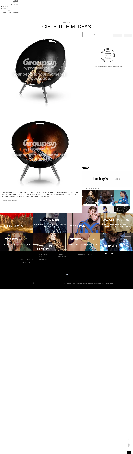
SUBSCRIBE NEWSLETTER (84, 254)
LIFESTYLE (16, 4)
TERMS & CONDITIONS (27, 260)
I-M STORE (6, 10)
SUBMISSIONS (62, 257)
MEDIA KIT (42, 257)
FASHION (15, 1)
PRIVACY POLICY (25, 262)
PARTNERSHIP (43, 260)
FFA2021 (5, 8)
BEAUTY (5, 6)
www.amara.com (13, 201)
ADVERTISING (43, 254)
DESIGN (15, 3)
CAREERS (61, 254)
